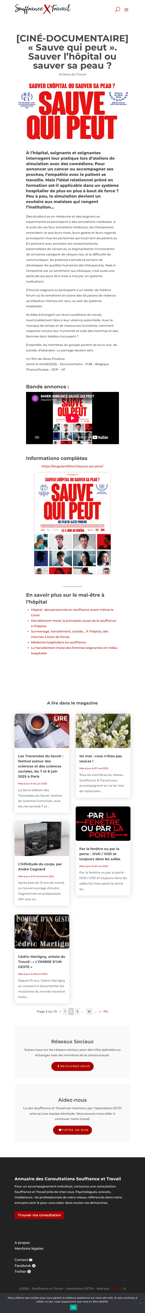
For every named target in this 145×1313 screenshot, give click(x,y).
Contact (21, 1260)
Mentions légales (29, 1248)
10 (89, 1011)
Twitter (20, 1271)
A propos (22, 1243)
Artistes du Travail (72, 74)
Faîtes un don (75, 1130)
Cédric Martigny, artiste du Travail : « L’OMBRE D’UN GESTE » (41, 962)
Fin (105, 1011)
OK (73, 1307)
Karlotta (116, 1288)
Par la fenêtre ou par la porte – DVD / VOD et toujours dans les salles (99, 854)
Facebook (23, 1266)
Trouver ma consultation (39, 1215)
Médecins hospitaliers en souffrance (58, 642)
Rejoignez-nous (75, 1066)
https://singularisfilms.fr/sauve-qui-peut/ (72, 466)
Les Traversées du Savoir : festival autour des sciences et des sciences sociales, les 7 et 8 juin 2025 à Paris (40, 766)
